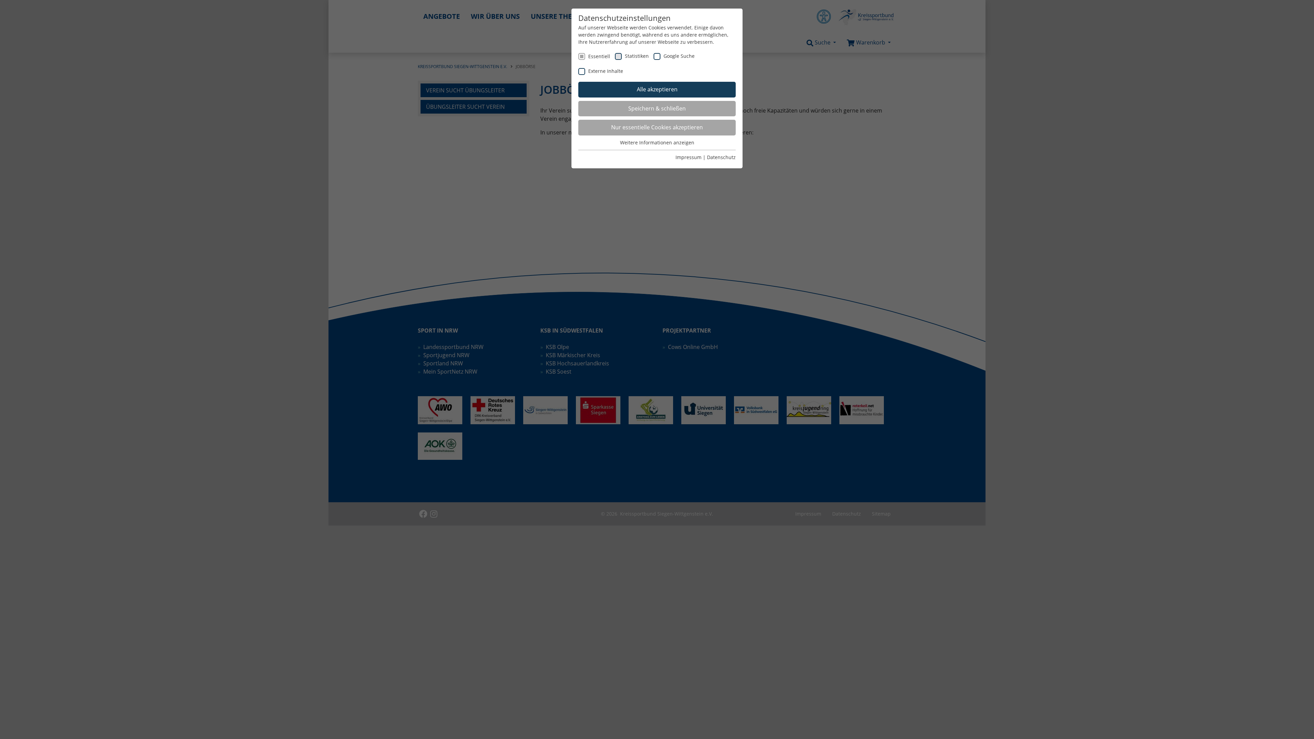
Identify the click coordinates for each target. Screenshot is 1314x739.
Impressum (688, 157)
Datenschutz (721, 157)
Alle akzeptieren (657, 89)
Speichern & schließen (657, 108)
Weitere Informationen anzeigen (657, 142)
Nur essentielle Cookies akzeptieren (657, 127)
